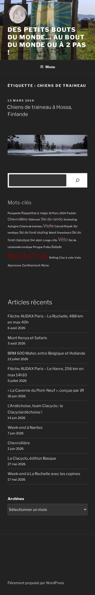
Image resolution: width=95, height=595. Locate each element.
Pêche (45, 265)
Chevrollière (17, 219)
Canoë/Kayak (63, 226)
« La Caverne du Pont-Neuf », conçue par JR (46, 390)
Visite (48, 225)
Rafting (53, 257)
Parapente (14, 213)
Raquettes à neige (34, 213)
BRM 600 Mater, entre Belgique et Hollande (46, 353)
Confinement (31, 265)
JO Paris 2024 (57, 213)
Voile (77, 257)
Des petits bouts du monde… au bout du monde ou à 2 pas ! (47, 41)
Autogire (13, 226)
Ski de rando (52, 219)
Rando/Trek (28, 256)
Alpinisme (14, 265)
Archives (16, 499)
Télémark (34, 219)
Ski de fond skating (33, 232)
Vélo (63, 239)
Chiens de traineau (30, 226)
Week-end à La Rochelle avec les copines (44, 474)
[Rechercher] (77, 180)
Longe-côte (50, 240)
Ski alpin (36, 240)
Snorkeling (70, 219)
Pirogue (38, 247)
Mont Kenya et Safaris (27, 338)
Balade (56, 247)
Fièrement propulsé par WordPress (36, 583)
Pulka (47, 247)
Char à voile (66, 257)
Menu (50, 67)
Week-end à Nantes (25, 427)
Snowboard (64, 232)
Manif (52, 232)
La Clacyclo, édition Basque (32, 458)
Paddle (71, 213)
